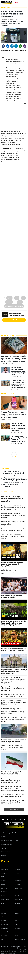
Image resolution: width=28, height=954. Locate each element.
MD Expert (3, 873)
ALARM (3, 884)
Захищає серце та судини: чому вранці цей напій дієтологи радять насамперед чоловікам (18, 427)
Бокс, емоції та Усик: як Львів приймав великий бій (11, 596)
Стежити (14, 320)
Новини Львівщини (6, 932)
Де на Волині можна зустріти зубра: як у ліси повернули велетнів (13, 530)
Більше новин (14, 809)
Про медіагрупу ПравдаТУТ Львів (9, 840)
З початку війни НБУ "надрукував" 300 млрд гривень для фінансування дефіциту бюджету (18, 384)
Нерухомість (4, 935)
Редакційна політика (6, 844)
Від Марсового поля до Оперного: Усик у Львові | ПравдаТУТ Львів (13, 650)
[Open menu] (25, 3)
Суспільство (18, 917)
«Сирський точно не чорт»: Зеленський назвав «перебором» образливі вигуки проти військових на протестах (13, 680)
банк (23, 298)
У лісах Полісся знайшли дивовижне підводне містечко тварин (11, 572)
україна (9, 298)
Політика (3, 913)
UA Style (3, 895)
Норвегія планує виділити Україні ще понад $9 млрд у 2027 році (13, 695)
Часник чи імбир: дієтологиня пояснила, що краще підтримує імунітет (12, 747)
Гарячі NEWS (18, 880)
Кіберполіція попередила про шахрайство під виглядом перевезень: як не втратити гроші (13, 788)
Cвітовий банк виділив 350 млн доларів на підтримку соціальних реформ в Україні (18, 371)
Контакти (6, 861)
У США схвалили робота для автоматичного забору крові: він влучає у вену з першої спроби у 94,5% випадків (12, 710)
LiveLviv (3, 903)
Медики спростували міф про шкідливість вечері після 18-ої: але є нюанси (14, 515)
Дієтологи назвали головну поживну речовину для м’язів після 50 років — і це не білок (13, 702)
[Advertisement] (14, 117)
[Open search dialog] (20, 3)
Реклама (3, 836)
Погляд (16, 920)
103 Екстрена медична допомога (7, 878)
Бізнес (16, 924)
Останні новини (8, 491)
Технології (17, 928)
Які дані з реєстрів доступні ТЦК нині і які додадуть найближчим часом (19, 438)
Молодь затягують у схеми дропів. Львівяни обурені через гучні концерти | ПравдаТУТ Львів (13, 623)
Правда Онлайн (18, 888)
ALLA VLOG (17, 903)
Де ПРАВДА (4, 892)
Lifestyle (3, 939)
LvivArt (3, 907)
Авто (16, 932)
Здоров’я (17, 913)
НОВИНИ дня (4, 869)
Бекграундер (18, 869)
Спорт (16, 935)
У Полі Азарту (18, 892)
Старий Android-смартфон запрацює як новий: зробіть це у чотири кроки (13, 414)
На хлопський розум (20, 877)
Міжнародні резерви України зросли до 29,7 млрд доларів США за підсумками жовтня (13, 358)
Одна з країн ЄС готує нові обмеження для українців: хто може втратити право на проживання (12, 499)
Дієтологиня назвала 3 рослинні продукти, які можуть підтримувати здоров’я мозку (13, 802)
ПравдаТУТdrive (5, 899)
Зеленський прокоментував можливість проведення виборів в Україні (13, 536)
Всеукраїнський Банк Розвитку (14, 306)
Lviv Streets (17, 873)
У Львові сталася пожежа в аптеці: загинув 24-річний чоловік (15, 479)
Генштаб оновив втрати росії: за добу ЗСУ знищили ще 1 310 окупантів (14, 484)
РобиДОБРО (18, 884)
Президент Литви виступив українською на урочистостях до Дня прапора (12, 688)
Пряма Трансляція (5, 851)
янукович (9, 302)
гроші (16, 298)
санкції (20, 302)
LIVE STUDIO (4, 888)
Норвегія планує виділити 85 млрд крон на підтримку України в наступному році (13, 523)
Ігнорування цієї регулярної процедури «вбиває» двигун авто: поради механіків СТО (13, 507)
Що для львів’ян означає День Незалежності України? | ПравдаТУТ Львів (12, 564)
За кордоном (4, 924)
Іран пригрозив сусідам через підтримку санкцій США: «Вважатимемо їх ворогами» (11, 773)
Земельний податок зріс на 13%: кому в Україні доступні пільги (12, 795)
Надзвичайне (4, 928)
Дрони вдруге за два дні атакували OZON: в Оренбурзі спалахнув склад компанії (13, 473)
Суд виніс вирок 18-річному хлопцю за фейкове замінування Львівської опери (14, 671)
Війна (2, 917)
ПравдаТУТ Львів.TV (20, 939)
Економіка (5, 7)
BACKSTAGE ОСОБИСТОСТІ (18, 897)
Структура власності (6, 848)
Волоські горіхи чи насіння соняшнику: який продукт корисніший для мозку (10, 780)
